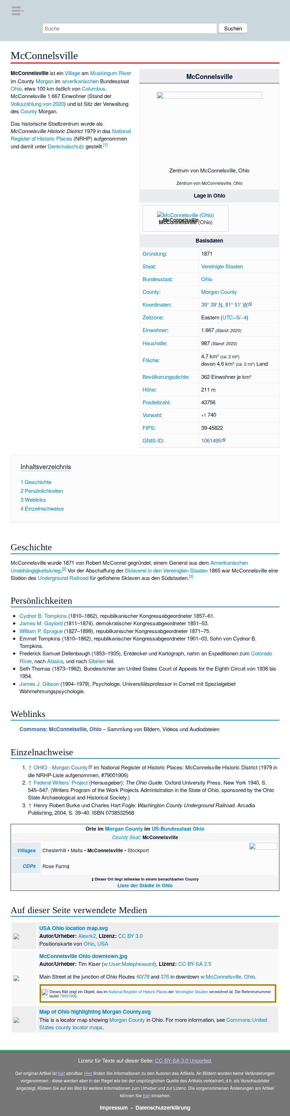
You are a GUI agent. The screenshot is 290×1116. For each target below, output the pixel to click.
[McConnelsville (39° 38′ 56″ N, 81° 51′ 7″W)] (199, 221)
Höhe (149, 389)
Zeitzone (152, 317)
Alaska (55, 661)
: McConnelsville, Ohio (60, 729)
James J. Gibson (39, 683)
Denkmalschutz (66, 146)
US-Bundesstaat (171, 828)
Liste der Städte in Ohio (145, 885)
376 (165, 976)
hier (61, 1073)
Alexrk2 (87, 935)
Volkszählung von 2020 (37, 103)
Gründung (154, 253)
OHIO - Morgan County (61, 767)
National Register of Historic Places (71, 134)
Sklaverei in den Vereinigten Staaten (166, 570)
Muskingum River (110, 72)
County (151, 291)
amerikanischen (80, 81)
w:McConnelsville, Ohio (228, 976)
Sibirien (96, 661)
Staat (149, 266)
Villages (26, 850)
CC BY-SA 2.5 (194, 963)
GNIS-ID (153, 440)
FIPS (148, 427)
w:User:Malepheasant (129, 963)
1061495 (211, 440)
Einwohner (155, 330)
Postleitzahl (156, 402)
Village (72, 72)
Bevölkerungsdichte (165, 376)
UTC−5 (230, 317)
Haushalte (154, 343)
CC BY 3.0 (130, 935)
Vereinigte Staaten (222, 266)
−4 (243, 317)
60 (139, 976)
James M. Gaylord (41, 623)
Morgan (44, 81)
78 (146, 976)
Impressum (114, 1107)
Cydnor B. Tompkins (43, 615)
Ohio (206, 279)
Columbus (93, 88)
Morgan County (219, 291)
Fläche (150, 360)
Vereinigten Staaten (191, 991)
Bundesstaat (157, 279)
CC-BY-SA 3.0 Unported (183, 1060)
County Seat (126, 837)
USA (102, 943)
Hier (88, 1073)
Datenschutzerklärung (162, 1107)
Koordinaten (156, 304)
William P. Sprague (41, 630)
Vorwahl (152, 414)
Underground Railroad (63, 577)
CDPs (29, 865)
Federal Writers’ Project (61, 782)
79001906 (68, 995)
